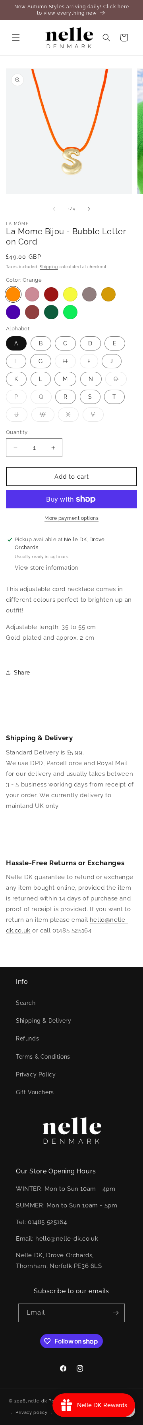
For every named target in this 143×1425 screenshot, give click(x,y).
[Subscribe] (115, 1313)
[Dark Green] (51, 312)
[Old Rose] (32, 294)
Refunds (27, 1038)
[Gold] (108, 294)
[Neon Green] (70, 312)
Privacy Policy (36, 1074)
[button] (16, 37)
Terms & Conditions (43, 1057)
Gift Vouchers (35, 1092)
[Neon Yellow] (70, 294)
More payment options (71, 518)
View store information (46, 568)
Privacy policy (31, 1412)
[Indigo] (13, 312)
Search (26, 1003)
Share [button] (22, 672)
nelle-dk (37, 1401)
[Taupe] (89, 294)
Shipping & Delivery (43, 1021)
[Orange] (13, 294)
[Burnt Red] (51, 294)
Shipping (49, 267)
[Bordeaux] (32, 312)
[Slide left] (54, 209)
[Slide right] (89, 209)
